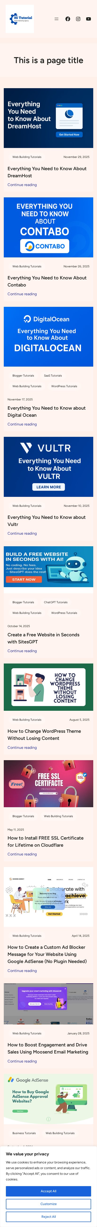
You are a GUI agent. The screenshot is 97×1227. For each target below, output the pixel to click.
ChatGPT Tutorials (56, 602)
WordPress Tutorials (64, 386)
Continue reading (22, 185)
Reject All (48, 1217)
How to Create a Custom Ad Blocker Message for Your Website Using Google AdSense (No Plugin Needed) (47, 954)
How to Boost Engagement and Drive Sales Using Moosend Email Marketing (48, 1048)
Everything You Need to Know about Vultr (47, 520)
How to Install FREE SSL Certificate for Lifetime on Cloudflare (46, 841)
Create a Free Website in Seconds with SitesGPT (43, 638)
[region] (48, 1186)
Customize (48, 1204)
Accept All (48, 1191)
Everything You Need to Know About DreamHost (47, 172)
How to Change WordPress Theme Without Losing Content (44, 734)
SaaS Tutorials (53, 375)
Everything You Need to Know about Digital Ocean (47, 411)
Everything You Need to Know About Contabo (47, 281)
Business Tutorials (24, 1133)
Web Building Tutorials (26, 157)
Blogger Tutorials (23, 375)
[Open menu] (56, 19)
